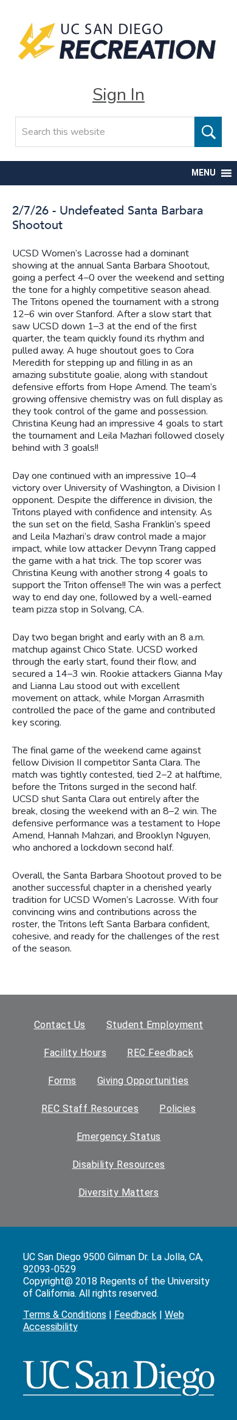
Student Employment (155, 1025)
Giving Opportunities (143, 1080)
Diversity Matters (118, 1192)
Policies (177, 1108)
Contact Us (60, 1025)
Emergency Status (119, 1136)
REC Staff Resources (90, 1108)
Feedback (135, 1314)
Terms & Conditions (64, 1314)
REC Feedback (160, 1052)
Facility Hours (75, 1052)
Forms (62, 1080)
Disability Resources (118, 1164)
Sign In (118, 94)
